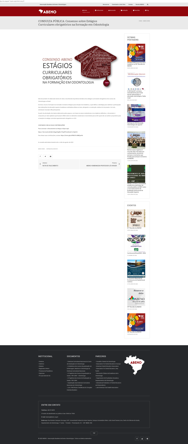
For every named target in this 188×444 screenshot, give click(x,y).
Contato (130, 4)
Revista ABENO (140, 4)
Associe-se (106, 4)
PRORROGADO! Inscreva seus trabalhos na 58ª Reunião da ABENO (136, 64)
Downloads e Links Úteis (118, 4)
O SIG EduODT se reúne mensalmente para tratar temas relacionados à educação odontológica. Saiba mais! (136, 94)
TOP (94, 433)
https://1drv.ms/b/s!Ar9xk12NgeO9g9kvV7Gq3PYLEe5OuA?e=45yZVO (58, 132)
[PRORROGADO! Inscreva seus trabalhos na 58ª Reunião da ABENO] (136, 53)
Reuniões (137, 10)
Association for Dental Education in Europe (108, 364)
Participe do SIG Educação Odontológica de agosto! (135, 124)
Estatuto (41, 366)
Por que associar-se (44, 375)
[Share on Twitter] (45, 156)
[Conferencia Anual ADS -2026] (136, 243)
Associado (112, 10)
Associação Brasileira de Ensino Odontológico (53, 4)
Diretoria (41, 361)
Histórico (41, 364)
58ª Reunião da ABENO (134, 332)
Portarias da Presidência (46, 371)
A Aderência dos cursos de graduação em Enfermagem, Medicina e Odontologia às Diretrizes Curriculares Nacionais (79, 368)
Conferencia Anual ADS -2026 (136, 253)
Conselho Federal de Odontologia (105, 361)
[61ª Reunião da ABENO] (136, 218)
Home (86, 11)
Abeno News (41, 148)
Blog (147, 10)
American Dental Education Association (107, 366)
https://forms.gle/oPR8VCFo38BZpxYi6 (72, 135)
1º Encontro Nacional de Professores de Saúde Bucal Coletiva (136, 280)
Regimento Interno (44, 368)
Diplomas (41, 373)
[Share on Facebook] (40, 156)
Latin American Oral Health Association (107, 387)
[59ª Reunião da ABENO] (136, 297)
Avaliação (125, 10)
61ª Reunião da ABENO (134, 228)
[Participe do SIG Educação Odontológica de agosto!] (136, 113)
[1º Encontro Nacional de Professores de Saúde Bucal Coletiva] (136, 269)
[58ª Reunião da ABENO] (136, 322)
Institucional (99, 10)
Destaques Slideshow (52, 148)
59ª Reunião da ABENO (134, 307)
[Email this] (50, 156)
